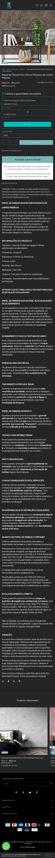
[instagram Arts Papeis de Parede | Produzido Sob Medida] (16, 792)
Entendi (49, 855)
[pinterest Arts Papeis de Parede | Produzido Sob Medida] (36, 792)
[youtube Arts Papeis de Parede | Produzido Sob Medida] (30, 792)
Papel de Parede (12, 69)
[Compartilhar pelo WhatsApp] (3, 681)
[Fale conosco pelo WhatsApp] (6, 846)
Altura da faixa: (7, 131)
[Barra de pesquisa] (37, 5)
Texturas (22, 69)
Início (4, 69)
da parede (10, 104)
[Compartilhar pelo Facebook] (8, 681)
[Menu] (51, 5)
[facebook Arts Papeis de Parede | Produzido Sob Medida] (23, 792)
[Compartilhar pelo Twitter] (14, 681)
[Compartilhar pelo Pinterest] (19, 681)
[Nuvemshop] (28, 847)
